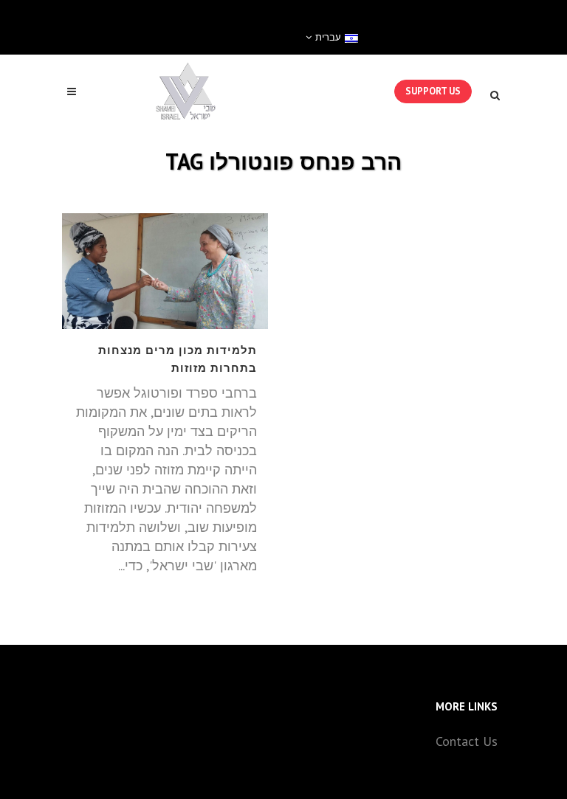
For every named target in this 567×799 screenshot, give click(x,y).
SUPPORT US (433, 91)
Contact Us (467, 741)
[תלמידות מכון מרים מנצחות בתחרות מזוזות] (165, 271)
